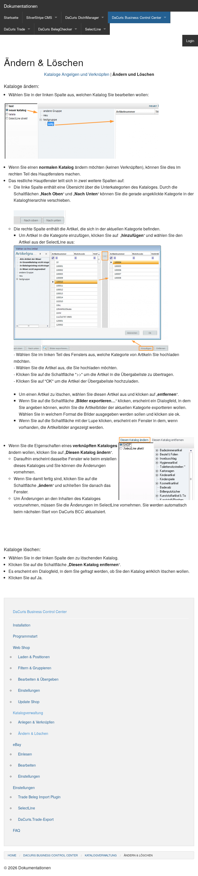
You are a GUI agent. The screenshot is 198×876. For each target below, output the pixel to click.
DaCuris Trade (14, 29)
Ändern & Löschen (33, 733)
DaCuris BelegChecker (55, 29)
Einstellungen (29, 690)
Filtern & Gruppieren (34, 667)
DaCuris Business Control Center (136, 17)
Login (190, 40)
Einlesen (25, 754)
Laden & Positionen (34, 656)
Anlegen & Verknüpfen (36, 722)
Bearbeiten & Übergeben (38, 679)
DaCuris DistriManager (82, 17)
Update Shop (28, 701)
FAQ (16, 830)
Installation (21, 625)
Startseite (11, 17)
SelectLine (93, 29)
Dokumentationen (20, 6)
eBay (17, 744)
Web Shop (21, 647)
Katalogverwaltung (28, 712)
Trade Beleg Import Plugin (39, 796)
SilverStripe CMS (39, 17)
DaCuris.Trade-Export (36, 819)
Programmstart (25, 636)
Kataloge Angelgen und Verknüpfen (76, 74)
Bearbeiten (27, 765)
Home (12, 855)
